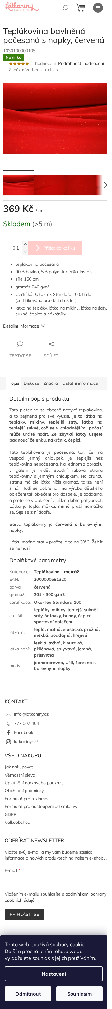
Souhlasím (79, 994)
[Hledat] (65, 8)
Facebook (23, 732)
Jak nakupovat (19, 767)
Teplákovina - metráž (56, 572)
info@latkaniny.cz (31, 714)
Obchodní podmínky (24, 790)
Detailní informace (21, 326)
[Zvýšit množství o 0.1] (25, 244)
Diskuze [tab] (31, 383)
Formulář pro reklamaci (27, 798)
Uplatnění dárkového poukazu (34, 783)
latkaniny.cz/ (26, 741)
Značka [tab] (51, 383)
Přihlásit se (24, 914)
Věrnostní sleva (20, 775)
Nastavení (54, 974)
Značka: (33, 69)
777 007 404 (26, 723)
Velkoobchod (17, 822)
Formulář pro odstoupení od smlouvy (41, 806)
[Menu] (98, 8)
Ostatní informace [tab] (80, 383)
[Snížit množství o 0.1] (25, 251)
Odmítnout (28, 994)
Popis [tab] (13, 383)
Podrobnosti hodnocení (81, 63)
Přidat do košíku (59, 248)
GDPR (11, 814)
